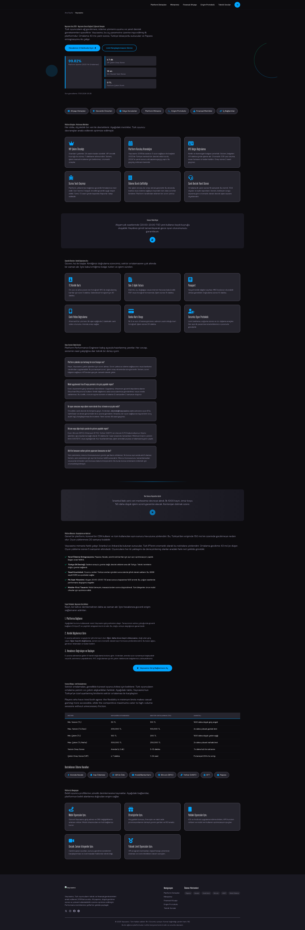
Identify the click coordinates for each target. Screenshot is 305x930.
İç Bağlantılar (229, 111)
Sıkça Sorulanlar (129, 111)
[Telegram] (78, 911)
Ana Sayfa (69, 13)
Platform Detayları (159, 5)
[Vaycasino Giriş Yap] (237, 5)
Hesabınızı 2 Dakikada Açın (81, 48)
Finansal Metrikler (204, 111)
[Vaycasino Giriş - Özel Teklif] (152, 512)
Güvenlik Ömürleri (104, 111)
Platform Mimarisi (153, 111)
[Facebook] (74, 911)
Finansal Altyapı (190, 5)
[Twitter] (66, 911)
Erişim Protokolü (208, 5)
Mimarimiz (174, 5)
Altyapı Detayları (78, 111)
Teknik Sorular (224, 5)
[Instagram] (70, 911)
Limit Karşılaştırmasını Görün (119, 48)
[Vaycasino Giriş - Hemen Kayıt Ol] (152, 240)
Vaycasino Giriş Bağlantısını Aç (154, 668)
